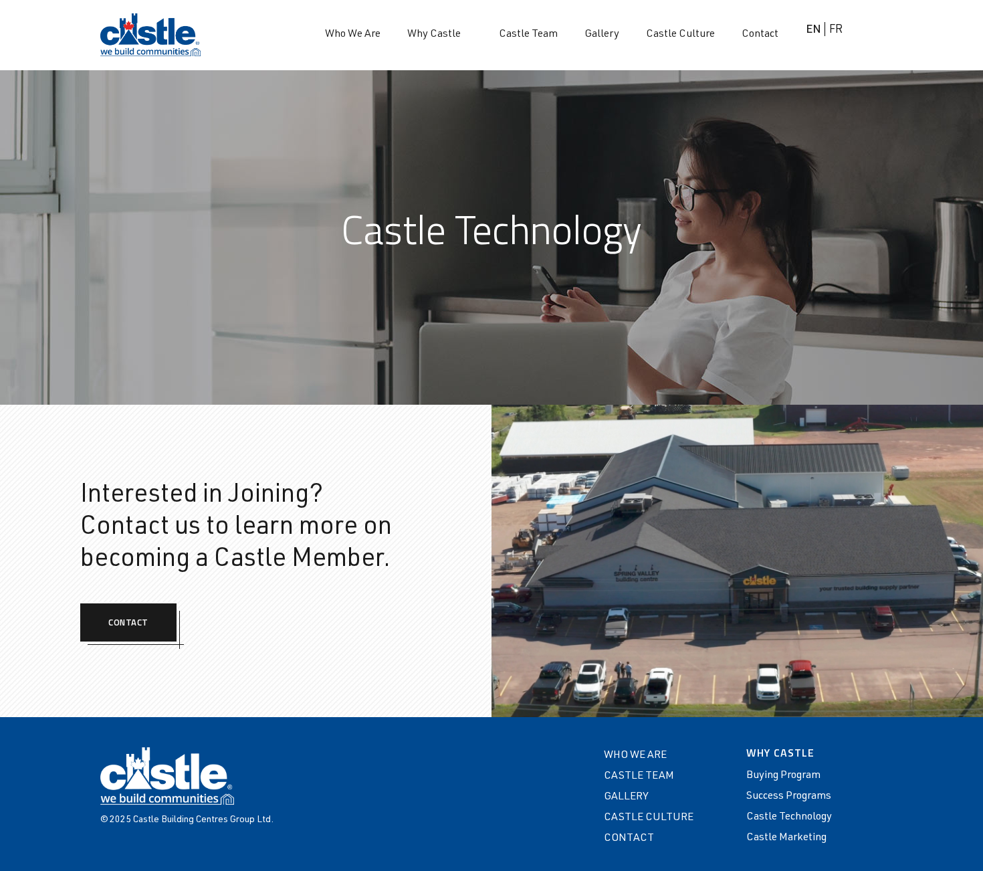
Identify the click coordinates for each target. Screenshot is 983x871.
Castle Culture (680, 34)
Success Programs (788, 796)
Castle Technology (789, 817)
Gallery (601, 34)
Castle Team (528, 34)
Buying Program (783, 776)
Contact (760, 34)
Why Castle (434, 34)
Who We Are (352, 34)
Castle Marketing (786, 838)
